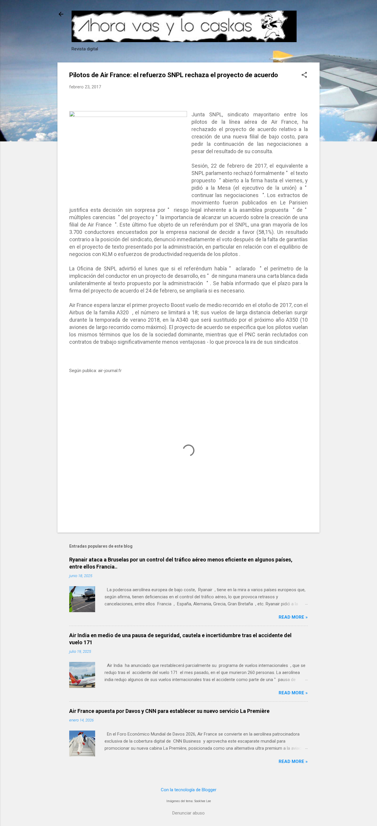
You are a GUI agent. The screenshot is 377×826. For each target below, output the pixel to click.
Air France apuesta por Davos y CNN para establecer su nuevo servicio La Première (169, 711)
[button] (304, 75)
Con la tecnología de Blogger (188, 789)
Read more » (293, 617)
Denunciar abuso (188, 813)
